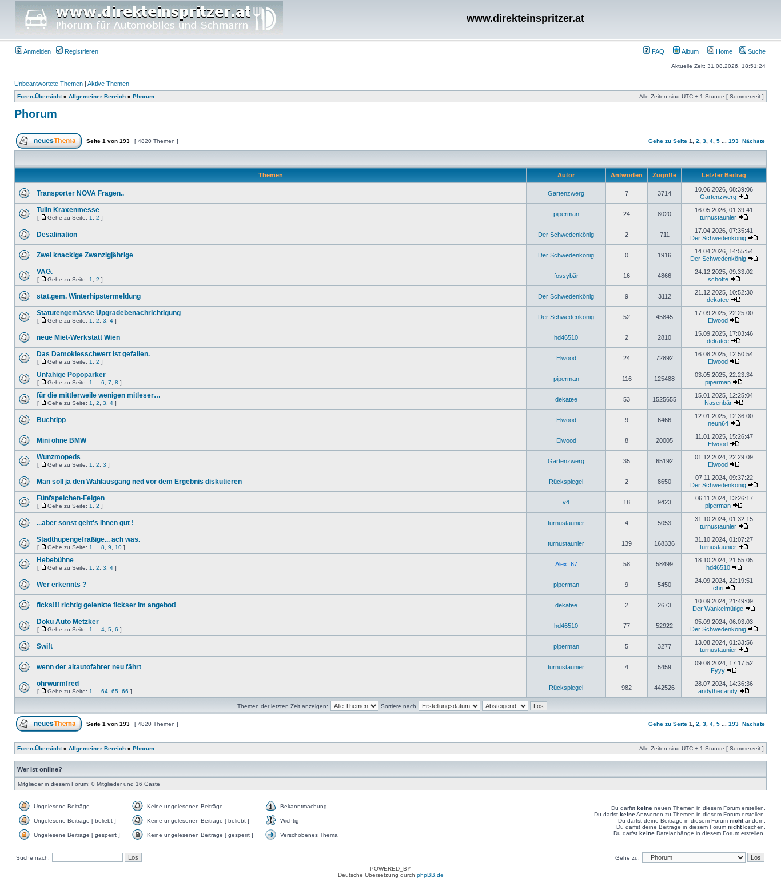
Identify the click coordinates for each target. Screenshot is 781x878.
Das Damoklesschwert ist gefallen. (93, 354)
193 (733, 141)
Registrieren (80, 51)
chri (718, 588)
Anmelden (36, 51)
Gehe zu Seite (667, 141)
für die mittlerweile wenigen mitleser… (99, 395)
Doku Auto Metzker (68, 622)
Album (689, 51)
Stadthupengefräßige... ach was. (88, 539)
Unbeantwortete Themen (48, 83)
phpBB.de (430, 875)
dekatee (718, 299)
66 (125, 691)
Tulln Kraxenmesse (68, 210)
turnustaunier (718, 217)
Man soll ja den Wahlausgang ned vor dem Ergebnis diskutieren (139, 482)
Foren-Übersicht (39, 96)
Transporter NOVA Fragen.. (80, 193)
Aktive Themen (108, 83)
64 (104, 691)
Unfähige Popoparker (71, 375)
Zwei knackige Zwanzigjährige (85, 255)
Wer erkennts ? (61, 585)
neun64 (718, 423)
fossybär (566, 275)
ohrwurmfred (58, 684)
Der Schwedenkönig (566, 234)
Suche (756, 51)
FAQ (657, 51)
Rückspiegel (566, 481)
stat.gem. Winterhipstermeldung (89, 296)
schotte (718, 279)
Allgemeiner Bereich (97, 96)
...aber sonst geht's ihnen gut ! (85, 523)
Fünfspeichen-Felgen (71, 498)
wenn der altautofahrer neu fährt (89, 667)
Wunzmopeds (59, 457)
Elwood (718, 320)
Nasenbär (718, 402)
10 (118, 547)
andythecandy (718, 691)
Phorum (143, 96)
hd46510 (566, 337)
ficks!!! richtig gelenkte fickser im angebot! (106, 605)
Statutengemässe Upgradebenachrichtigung (109, 313)
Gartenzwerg (566, 193)
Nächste (753, 141)
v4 (566, 502)
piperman (566, 213)
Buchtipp (51, 420)
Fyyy (718, 670)
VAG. (45, 272)
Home (723, 51)
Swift (45, 646)
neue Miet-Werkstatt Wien (78, 337)
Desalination (57, 235)
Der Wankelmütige (717, 608)
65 (114, 691)
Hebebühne (55, 560)
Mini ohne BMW (61, 440)
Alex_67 (566, 564)
